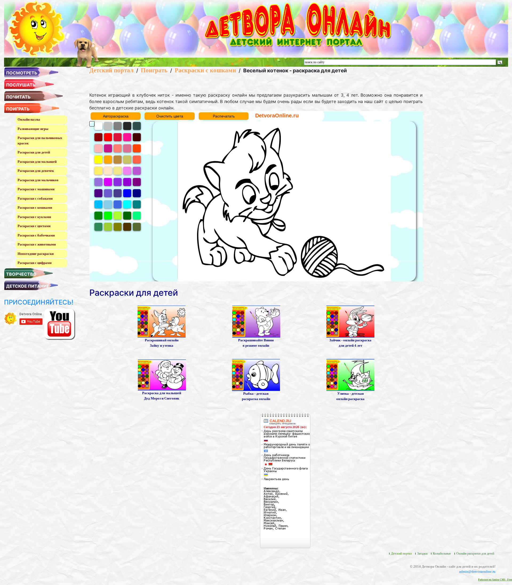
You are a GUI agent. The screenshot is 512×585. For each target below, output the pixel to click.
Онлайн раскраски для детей (475, 553)
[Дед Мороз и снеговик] (162, 375)
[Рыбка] (256, 375)
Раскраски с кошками (35, 207)
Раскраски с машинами (36, 189)
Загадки (422, 553)
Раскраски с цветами (34, 226)
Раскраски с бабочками (36, 235)
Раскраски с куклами (34, 217)
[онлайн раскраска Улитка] (350, 375)
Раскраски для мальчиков (38, 180)
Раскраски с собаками (35, 198)
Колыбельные (442, 553)
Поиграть (154, 70)
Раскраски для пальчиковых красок (40, 140)
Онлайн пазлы (29, 119)
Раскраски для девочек (36, 171)
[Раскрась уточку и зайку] (162, 321)
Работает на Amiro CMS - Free (495, 579)
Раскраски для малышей (37, 162)
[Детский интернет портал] (36, 28)
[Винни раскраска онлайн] (256, 321)
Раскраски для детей (34, 152)
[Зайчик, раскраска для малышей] (350, 321)
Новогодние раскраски (36, 254)
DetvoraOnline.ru (277, 115)
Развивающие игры (33, 129)
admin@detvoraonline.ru (477, 572)
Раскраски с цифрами (34, 263)
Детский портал (111, 70)
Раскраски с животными (37, 244)
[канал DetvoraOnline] (60, 324)
